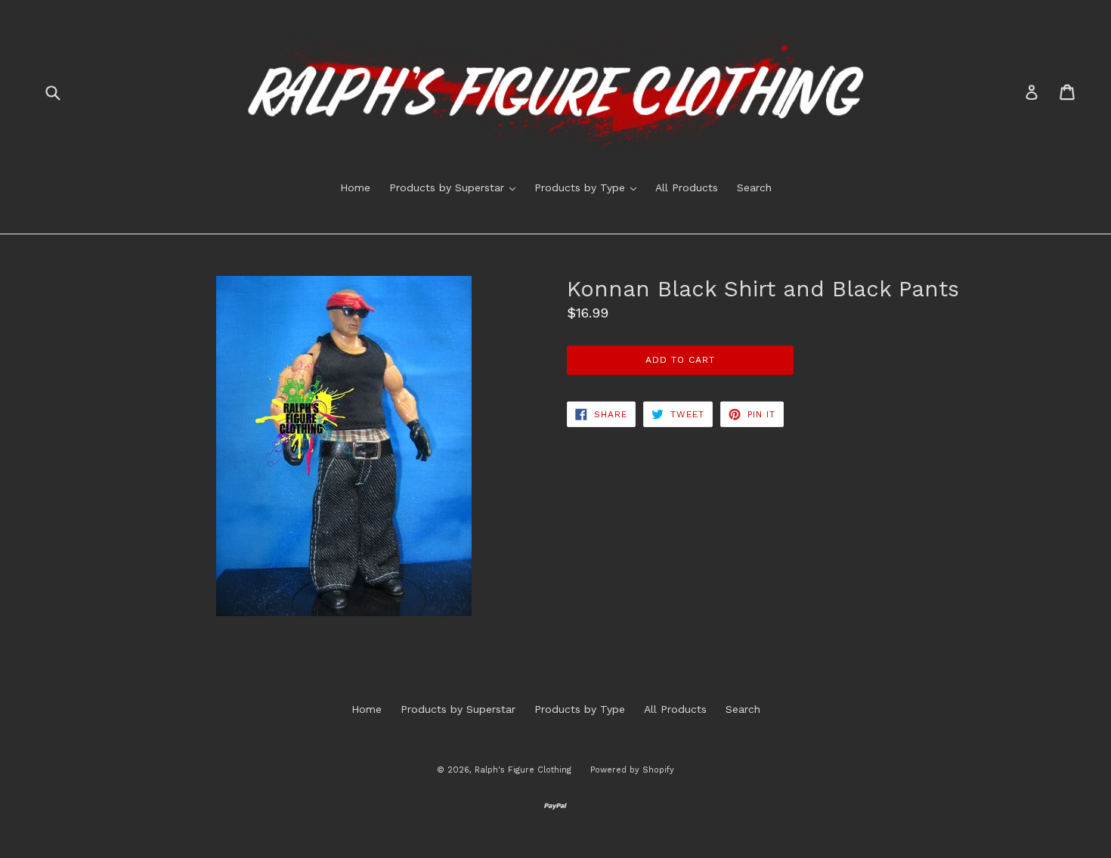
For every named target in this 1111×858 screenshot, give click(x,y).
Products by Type (589, 187)
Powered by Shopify (632, 770)
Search (754, 187)
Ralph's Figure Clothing (523, 770)
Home (355, 187)
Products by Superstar (456, 187)
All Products (686, 187)
